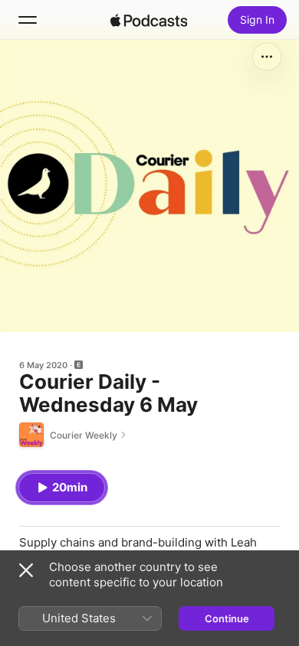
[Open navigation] (27, 20)
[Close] (26, 570)
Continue (227, 618)
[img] (149, 20)
